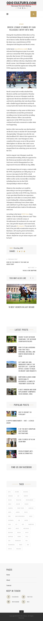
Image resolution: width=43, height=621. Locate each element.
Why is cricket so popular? (25, 413)
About (8, 580)
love (23, 524)
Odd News (10, 532)
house (30, 516)
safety (26, 532)
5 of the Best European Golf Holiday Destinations (26, 431)
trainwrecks (11, 544)
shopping (10, 536)
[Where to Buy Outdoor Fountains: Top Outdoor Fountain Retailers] (11, 337)
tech (9, 540)
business (25, 492)
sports (19, 536)
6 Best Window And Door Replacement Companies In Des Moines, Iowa (27, 391)
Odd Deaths (26, 528)
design (10, 500)
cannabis (10, 496)
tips (26, 540)
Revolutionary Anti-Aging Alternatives (25, 452)
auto (9, 492)
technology (18, 540)
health (26, 512)
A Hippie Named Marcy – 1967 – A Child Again (20, 422)
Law (19, 520)
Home (8, 575)
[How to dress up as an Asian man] (11, 439)
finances (10, 508)
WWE (21, 248)
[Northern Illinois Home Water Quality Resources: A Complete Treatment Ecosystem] (11, 377)
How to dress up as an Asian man (26, 440)
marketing (31, 524)
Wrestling (17, 248)
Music (17, 528)
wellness (18, 548)
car (18, 496)
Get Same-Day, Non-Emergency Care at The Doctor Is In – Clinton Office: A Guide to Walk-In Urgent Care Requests (27, 366)
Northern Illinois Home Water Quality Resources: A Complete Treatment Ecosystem (27, 380)
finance (26, 504)
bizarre (17, 492)
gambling (31, 508)
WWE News (25, 214)
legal (9, 524)
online (19, 532)
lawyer (26, 520)
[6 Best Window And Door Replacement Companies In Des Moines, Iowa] (11, 389)
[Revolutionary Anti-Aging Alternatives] (11, 451)
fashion (18, 504)
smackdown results (21, 49)
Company (26, 496)
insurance (11, 520)
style (27, 536)
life (16, 524)
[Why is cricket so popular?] (11, 412)
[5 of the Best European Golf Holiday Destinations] (11, 429)
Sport (21, 24)
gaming (18, 512)
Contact (8, 585)
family (9, 504)
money (9, 528)
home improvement (20, 516)
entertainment (29, 500)
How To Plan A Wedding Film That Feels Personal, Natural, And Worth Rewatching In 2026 (26, 351)
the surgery (20, 226)
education (18, 500)
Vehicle (10, 548)
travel (20, 544)
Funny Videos (20, 508)
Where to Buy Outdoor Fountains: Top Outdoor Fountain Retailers (27, 339)
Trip (28, 544)
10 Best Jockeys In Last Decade (21, 307)
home (9, 516)
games (9, 512)
